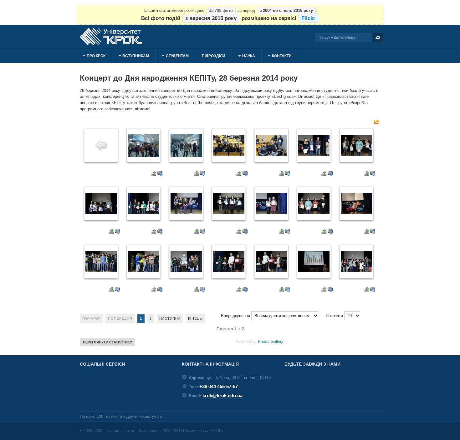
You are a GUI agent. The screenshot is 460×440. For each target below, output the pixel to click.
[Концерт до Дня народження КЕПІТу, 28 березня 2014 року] (143, 155)
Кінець (195, 318)
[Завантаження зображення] (153, 174)
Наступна (170, 318)
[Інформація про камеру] (159, 174)
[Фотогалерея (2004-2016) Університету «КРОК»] (114, 36)
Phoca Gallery (271, 341)
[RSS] (376, 123)
